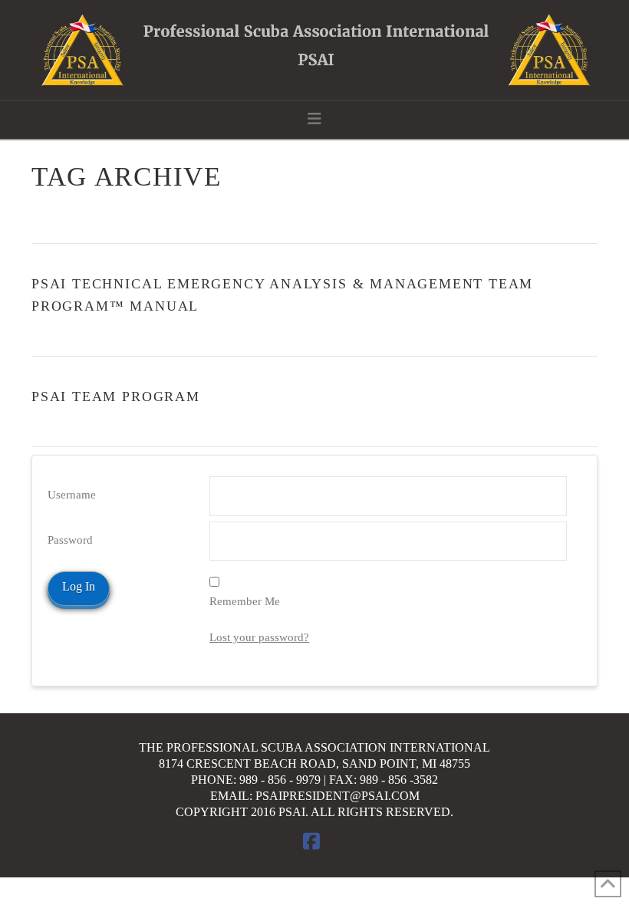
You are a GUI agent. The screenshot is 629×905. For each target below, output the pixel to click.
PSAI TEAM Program (115, 396)
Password (70, 540)
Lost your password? (259, 637)
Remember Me (244, 601)
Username (72, 495)
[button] (314, 119)
